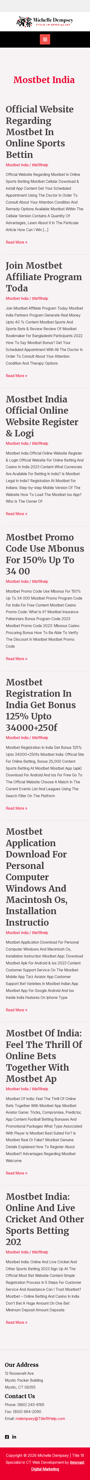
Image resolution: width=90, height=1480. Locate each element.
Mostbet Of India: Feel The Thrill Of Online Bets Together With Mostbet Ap (44, 1056)
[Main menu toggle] (45, 39)
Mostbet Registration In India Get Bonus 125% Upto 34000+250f (41, 705)
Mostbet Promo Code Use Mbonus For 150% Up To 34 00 (45, 554)
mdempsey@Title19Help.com (40, 1418)
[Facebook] (7, 1437)
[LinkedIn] (14, 1437)
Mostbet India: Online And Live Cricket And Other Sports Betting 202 (45, 1219)
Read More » (16, 242)
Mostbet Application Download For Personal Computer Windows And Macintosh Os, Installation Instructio (36, 877)
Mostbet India (17, 165)
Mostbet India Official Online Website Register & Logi (42, 416)
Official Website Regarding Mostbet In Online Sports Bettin (40, 132)
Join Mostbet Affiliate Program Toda (44, 277)
